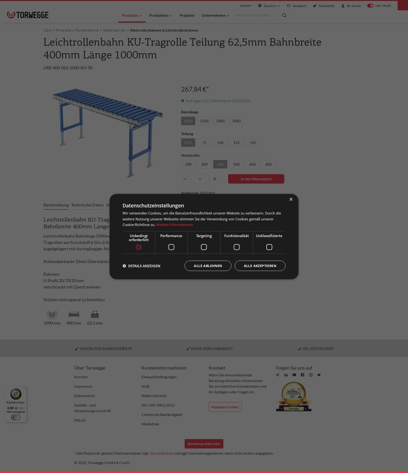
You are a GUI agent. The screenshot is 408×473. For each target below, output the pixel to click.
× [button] (291, 199)
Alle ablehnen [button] (208, 265)
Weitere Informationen (174, 224)
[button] (141, 265)
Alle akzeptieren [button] (260, 265)
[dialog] (204, 236)
